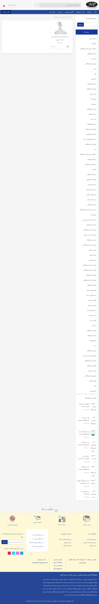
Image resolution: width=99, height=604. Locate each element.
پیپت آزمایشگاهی (91, 124)
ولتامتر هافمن (92, 381)
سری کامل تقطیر (91, 199)
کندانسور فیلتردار (91, 310)
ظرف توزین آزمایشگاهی (89, 270)
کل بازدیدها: (39, 546)
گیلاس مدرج (93, 320)
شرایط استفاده (67, 545)
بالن (95, 74)
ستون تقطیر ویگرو (91, 189)
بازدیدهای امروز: (38, 535)
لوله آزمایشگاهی (91, 335)
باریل (94, 68)
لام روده (94, 325)
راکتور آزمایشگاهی (91, 179)
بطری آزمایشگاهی (91, 89)
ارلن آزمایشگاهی (91, 53)
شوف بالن (93, 214)
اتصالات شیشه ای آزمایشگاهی (88, 48)
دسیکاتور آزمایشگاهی (90, 164)
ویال (95, 386)
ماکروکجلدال (93, 340)
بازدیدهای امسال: (38, 542)
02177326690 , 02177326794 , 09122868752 (57, 566)
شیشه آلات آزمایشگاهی (90, 230)
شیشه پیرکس (92, 250)
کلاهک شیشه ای (92, 300)
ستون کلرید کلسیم (91, 194)
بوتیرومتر (93, 104)
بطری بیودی (93, 94)
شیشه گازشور (92, 260)
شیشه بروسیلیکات (91, 240)
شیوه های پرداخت (91, 539)
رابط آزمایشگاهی (91, 174)
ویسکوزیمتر (93, 391)
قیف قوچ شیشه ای (91, 290)
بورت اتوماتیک (92, 114)
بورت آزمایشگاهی (91, 109)
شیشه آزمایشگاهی (91, 225)
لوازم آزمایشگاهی (91, 330)
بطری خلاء (93, 99)
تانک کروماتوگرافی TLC (90, 139)
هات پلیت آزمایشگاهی (90, 360)
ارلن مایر (93, 58)
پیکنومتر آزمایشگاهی (90, 129)
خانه (70, 17)
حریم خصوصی (67, 542)
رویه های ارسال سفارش (89, 542)
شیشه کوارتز (92, 255)
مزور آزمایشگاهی (91, 350)
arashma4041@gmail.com (40, 562)
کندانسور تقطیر (92, 305)
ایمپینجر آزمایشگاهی (90, 63)
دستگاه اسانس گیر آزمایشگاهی (88, 154)
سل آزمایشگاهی (91, 204)
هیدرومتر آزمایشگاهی (90, 376)
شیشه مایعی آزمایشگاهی (89, 265)
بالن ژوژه (93, 79)
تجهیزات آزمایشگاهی (90, 144)
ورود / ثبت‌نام (12, 5)
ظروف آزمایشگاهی (91, 275)
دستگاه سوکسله (91, 159)
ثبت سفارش (93, 545)
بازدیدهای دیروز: (38, 538)
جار (95, 149)
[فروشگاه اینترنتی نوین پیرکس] (92, 5)
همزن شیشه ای (92, 370)
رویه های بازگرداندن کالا (65, 539)
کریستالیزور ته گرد (91, 295)
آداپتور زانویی (92, 38)
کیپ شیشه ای (92, 315)
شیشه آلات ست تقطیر (90, 235)
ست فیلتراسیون (92, 184)
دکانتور (94, 169)
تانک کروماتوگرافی (91, 134)
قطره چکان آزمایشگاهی (89, 280)
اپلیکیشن (93, 43)
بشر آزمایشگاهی (91, 84)
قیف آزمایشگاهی (91, 285)
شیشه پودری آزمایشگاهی (89, 245)
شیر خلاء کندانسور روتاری (89, 219)
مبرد (95, 345)
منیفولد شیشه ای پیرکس (89, 355)
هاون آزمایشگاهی (91, 365)
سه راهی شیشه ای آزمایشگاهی (87, 209)
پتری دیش (93, 119)
